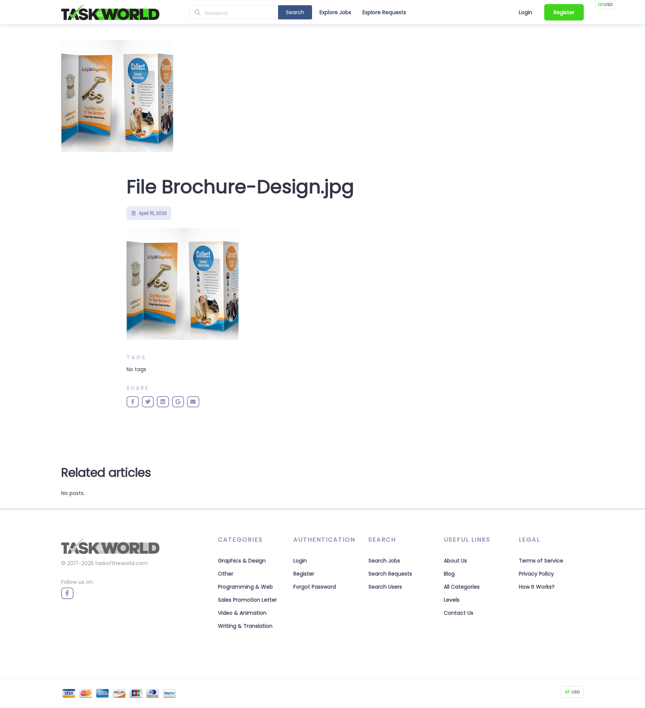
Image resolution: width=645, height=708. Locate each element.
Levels (451, 600)
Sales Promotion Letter (247, 600)
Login (525, 12)
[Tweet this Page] (148, 401)
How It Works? (537, 586)
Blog (449, 573)
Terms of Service (541, 560)
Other (225, 573)
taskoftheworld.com (121, 563)
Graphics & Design (242, 560)
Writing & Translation (245, 626)
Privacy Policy (536, 573)
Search (295, 12)
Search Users (385, 586)
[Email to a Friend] (193, 401)
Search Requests (390, 573)
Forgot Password (314, 586)
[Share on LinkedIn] (163, 401)
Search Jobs (384, 560)
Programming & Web (245, 586)
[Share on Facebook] (133, 401)
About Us (455, 560)
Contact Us (458, 613)
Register (564, 12)
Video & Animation (242, 613)
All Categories (462, 586)
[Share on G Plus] (178, 401)
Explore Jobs (335, 12)
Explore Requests (384, 12)
